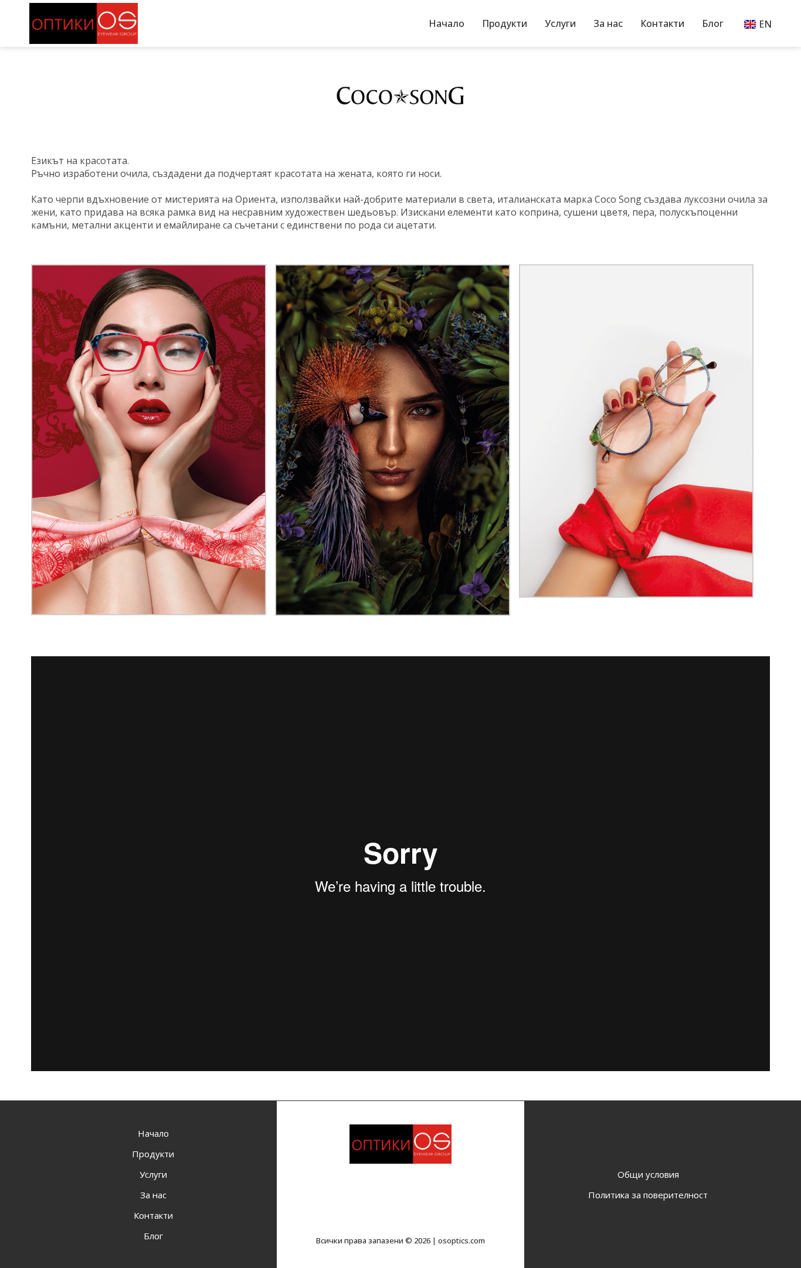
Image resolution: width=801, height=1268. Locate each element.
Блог (713, 23)
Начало (446, 23)
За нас (608, 23)
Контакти (662, 23)
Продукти (504, 23)
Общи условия (648, 1174)
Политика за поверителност (648, 1195)
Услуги (560, 23)
